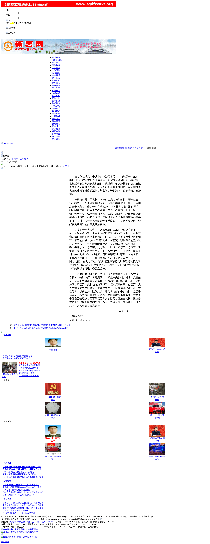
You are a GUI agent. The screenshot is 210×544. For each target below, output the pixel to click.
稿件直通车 (57, 60)
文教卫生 (56, 70)
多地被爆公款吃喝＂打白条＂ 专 (123, 148)
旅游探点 (56, 103)
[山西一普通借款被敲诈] (53, 413)
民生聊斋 (56, 83)
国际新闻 (56, 119)
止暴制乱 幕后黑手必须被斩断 (15, 510)
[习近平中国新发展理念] (157, 347)
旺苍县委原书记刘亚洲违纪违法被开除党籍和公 (23, 492)
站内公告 (56, 78)
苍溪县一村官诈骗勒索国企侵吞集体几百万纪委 (23, 503)
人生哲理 (24, 159)
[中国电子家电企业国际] (157, 454)
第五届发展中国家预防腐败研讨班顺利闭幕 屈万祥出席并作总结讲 (42, 325)
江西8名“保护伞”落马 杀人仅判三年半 (19, 495)
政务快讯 (56, 85)
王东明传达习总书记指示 (29, 365)
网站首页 (56, 57)
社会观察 (56, 114)
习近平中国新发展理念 (28, 368)
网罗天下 (56, 63)
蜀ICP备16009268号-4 (46, 522)
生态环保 (56, 91)
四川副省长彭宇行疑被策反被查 (16, 490)
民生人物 (56, 98)
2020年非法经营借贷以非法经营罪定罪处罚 (21, 485)
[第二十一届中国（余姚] (157, 413)
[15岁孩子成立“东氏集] (157, 395)
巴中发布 (56, 134)
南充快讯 (56, 129)
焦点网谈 (56, 93)
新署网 (15, 159)
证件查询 (10, 35)
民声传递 (56, 101)
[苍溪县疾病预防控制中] (53, 454)
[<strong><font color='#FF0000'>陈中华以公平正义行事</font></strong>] (53, 347)
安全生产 (56, 88)
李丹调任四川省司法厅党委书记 (16, 358)
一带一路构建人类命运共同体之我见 (18, 472)
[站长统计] (101, 519)
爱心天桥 (56, 73)
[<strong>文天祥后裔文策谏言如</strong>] (53, 395)
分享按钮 (5, 542)
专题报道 (56, 65)
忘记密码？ (11, 25)
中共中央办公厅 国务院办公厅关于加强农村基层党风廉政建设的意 (42, 328)
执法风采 (56, 108)
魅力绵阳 (56, 136)
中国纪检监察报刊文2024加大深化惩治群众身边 (23, 505)
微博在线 (56, 131)
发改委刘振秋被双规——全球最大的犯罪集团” (22, 487)
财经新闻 (56, 124)
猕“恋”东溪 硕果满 (26, 373)
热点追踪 (56, 139)
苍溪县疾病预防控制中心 (29, 370)
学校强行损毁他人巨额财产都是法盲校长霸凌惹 (23, 508)
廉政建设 (56, 111)
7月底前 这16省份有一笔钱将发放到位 (19, 513)
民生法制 (56, 80)
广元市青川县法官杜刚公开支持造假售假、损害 (23, 477)
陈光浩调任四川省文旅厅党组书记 (17, 356)
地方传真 (56, 96)
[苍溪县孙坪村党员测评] (9, 372)
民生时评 (56, 126)
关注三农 (56, 68)
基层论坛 (56, 106)
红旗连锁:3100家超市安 (29, 376)
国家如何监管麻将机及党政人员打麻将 (19, 474)
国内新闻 (56, 121)
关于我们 (10, 30)
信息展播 (56, 75)
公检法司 (56, 116)
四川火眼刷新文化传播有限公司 (23, 522)
